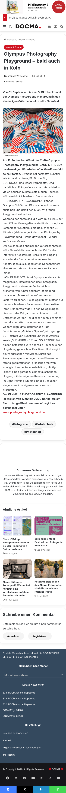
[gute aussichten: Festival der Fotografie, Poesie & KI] (48, 525)
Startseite (11, 39)
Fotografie (21, 424)
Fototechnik (45, 424)
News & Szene (27, 39)
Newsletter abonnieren (15, 733)
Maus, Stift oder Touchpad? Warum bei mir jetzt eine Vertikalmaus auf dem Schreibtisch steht (16, 589)
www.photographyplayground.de (24, 412)
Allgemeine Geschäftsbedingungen (22, 747)
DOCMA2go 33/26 (13, 715)
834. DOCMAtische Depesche (19, 692)
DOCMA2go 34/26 (13, 710)
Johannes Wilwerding (16, 76)
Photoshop (33, 431)
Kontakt (7, 740)
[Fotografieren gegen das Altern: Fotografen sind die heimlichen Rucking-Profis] (48, 568)
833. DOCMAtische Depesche (19, 698)
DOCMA (56, 769)
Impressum (9, 754)
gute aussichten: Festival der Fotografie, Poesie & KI (48, 542)
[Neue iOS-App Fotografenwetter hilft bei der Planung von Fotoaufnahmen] (17, 526)
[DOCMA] (28, 26)
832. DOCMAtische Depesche (19, 704)
